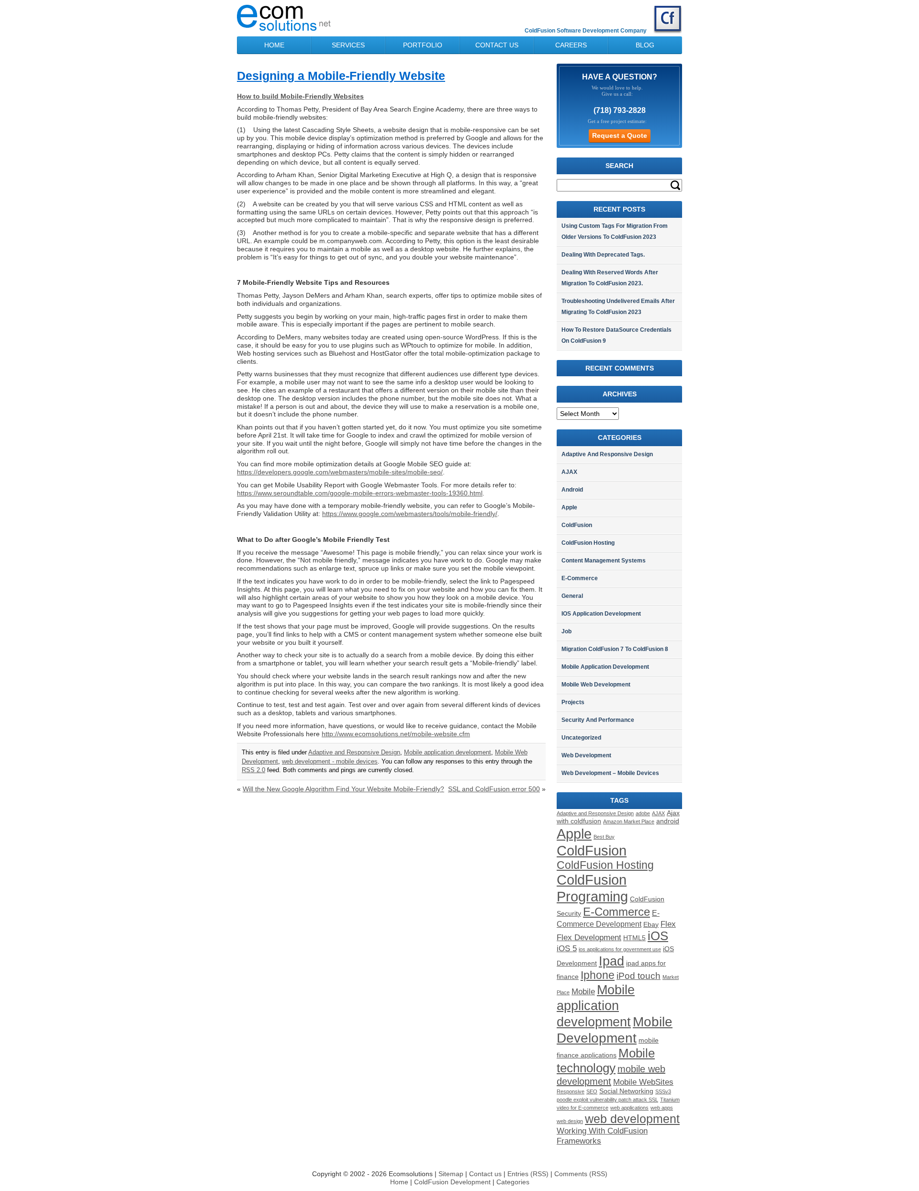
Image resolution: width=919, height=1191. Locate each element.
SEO (591, 1091)
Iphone (598, 975)
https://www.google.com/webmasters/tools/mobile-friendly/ (409, 513)
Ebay (651, 924)
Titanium (670, 1099)
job (566, 631)
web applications (629, 1108)
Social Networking (626, 1091)
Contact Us (496, 45)
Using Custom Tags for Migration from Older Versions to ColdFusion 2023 (614, 231)
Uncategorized (581, 737)
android (667, 821)
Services (348, 45)
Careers (571, 45)
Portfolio (422, 45)
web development (632, 1118)
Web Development (586, 755)
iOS (658, 936)
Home (274, 45)
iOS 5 (567, 948)
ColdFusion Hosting (588, 542)
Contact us (485, 1174)
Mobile (583, 991)
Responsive (570, 1091)
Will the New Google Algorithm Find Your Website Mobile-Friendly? (343, 789)
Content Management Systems (603, 560)
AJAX (569, 472)
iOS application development (601, 613)
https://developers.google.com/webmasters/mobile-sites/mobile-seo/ (340, 472)
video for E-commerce (582, 1108)
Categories (512, 1182)
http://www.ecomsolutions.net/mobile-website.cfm (396, 734)
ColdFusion (576, 525)
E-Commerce (579, 578)
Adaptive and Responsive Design (354, 752)
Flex (668, 924)
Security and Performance (597, 720)
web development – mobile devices (610, 773)
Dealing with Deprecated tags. (603, 254)
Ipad (611, 961)
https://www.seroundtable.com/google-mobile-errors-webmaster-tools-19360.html (359, 493)
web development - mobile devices (330, 761)
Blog (645, 45)
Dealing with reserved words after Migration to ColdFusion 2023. (609, 278)
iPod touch (638, 976)
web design (570, 1121)
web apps (661, 1108)
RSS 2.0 (253, 770)
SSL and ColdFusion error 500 (494, 789)
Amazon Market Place (628, 821)
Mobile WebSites (643, 1082)
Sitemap (450, 1174)
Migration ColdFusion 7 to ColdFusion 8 (614, 649)
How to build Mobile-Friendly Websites (300, 96)
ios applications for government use (620, 949)
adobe (643, 813)
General (572, 596)
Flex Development (589, 937)
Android (572, 489)
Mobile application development (447, 752)
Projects (572, 702)
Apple (569, 507)
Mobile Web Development (595, 684)
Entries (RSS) (528, 1174)
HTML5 (634, 938)
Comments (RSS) (580, 1174)
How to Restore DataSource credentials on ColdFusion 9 (616, 335)
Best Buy (604, 837)
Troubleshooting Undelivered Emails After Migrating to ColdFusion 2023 (618, 306)
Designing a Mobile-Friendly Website (341, 75)
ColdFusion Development (453, 1182)
